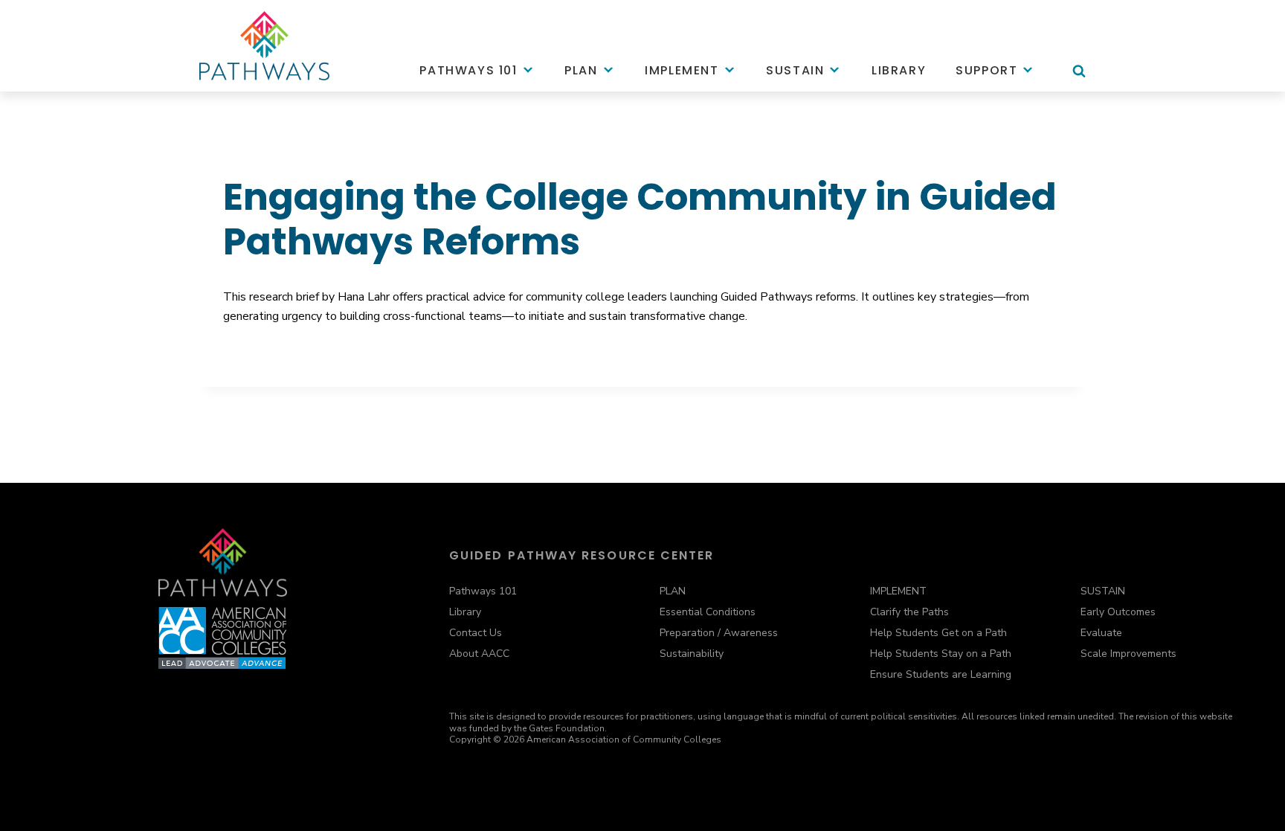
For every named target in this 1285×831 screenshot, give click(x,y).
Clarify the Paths (909, 612)
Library (899, 70)
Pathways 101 (468, 70)
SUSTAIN (1103, 591)
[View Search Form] (1079, 78)
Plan (580, 70)
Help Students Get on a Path (938, 633)
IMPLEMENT (898, 591)
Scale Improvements (1128, 653)
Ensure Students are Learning (940, 674)
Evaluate (1101, 633)
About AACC (479, 653)
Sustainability (692, 653)
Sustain (795, 70)
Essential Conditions (708, 612)
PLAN (673, 591)
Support (986, 70)
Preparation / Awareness (719, 633)
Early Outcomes (1118, 612)
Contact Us (475, 633)
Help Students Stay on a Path (940, 653)
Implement (681, 70)
